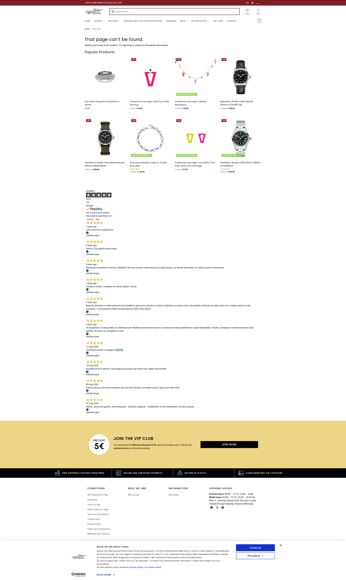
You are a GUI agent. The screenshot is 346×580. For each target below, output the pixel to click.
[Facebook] (211, 507)
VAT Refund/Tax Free (97, 495)
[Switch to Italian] (252, 2)
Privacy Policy (94, 524)
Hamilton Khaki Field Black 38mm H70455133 (240, 164)
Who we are (133, 495)
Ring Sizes (174, 495)
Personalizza (254, 555)
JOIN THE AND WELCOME (103, 3)
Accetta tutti (255, 548)
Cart (258, 14)
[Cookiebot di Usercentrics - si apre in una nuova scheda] (78, 575)
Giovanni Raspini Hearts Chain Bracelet (148, 164)
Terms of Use (93, 504)
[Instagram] (217, 507)
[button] (259, 21)
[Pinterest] (222, 507)
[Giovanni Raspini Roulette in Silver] (105, 77)
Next (97, 219)
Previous (90, 219)
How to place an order (97, 509)
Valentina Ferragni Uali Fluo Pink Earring (149, 103)
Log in (247, 14)
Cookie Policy (93, 519)
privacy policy (136, 567)
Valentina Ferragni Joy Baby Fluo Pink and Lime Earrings (195, 164)
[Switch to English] (247, 2)
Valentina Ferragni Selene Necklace (190, 103)
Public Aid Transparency (99, 529)
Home (87, 29)
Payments (92, 499)
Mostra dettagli (104, 574)
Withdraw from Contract (98, 534)
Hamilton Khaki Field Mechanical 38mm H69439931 (104, 164)
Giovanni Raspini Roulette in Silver (102, 103)
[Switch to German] (257, 2)
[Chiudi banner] (281, 545)
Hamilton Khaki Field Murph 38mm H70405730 (236, 103)
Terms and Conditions (97, 514)
